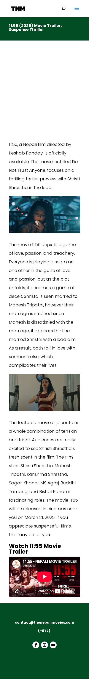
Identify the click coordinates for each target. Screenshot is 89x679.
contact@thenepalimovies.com (44, 622)
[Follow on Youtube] (53, 645)
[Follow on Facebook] (35, 645)
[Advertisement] (44, 93)
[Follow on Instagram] (44, 645)
